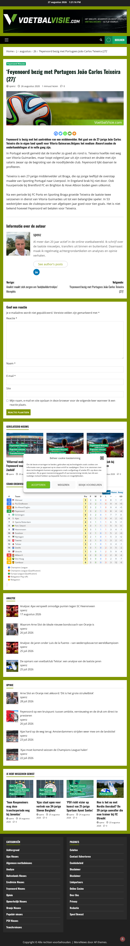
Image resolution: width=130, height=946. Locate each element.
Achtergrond (106, 793)
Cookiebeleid (76, 863)
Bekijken (119, 40)
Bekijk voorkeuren (90, 484)
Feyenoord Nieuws (16, 63)
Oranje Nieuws (13, 908)
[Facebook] (56, 133)
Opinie (9, 895)
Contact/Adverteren (80, 856)
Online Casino (77, 888)
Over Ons (74, 895)
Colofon (74, 850)
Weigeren (63, 484)
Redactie (74, 908)
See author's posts (50, 264)
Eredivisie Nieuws (15, 882)
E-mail (11, 376)
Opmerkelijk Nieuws (16, 901)
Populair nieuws (17, 449)
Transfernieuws (17, 453)
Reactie (11, 318)
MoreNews (80, 942)
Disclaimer (75, 869)
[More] (74, 133)
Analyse (10, 869)
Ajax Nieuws (15, 786)
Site (8, 388)
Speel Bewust (77, 914)
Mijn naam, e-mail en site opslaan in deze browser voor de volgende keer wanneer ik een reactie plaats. (62, 402)
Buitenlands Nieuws (19, 790)
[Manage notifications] (122, 939)
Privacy (73, 901)
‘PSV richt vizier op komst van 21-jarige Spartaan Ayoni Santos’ (80, 806)
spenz (12, 86)
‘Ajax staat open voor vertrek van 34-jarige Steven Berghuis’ (48, 806)
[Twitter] (60, 133)
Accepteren (38, 484)
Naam (11, 363)
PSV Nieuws (75, 790)
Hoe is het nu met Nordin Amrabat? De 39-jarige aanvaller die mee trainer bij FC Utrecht (110, 810)
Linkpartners (76, 882)
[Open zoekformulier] (101, 40)
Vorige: (32, 286)
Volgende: (96, 286)
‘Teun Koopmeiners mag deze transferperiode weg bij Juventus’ (18, 808)
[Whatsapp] (65, 133)
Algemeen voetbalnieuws (19, 863)
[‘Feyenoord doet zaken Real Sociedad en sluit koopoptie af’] (64, 445)
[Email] (70, 133)
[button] (102, 458)
